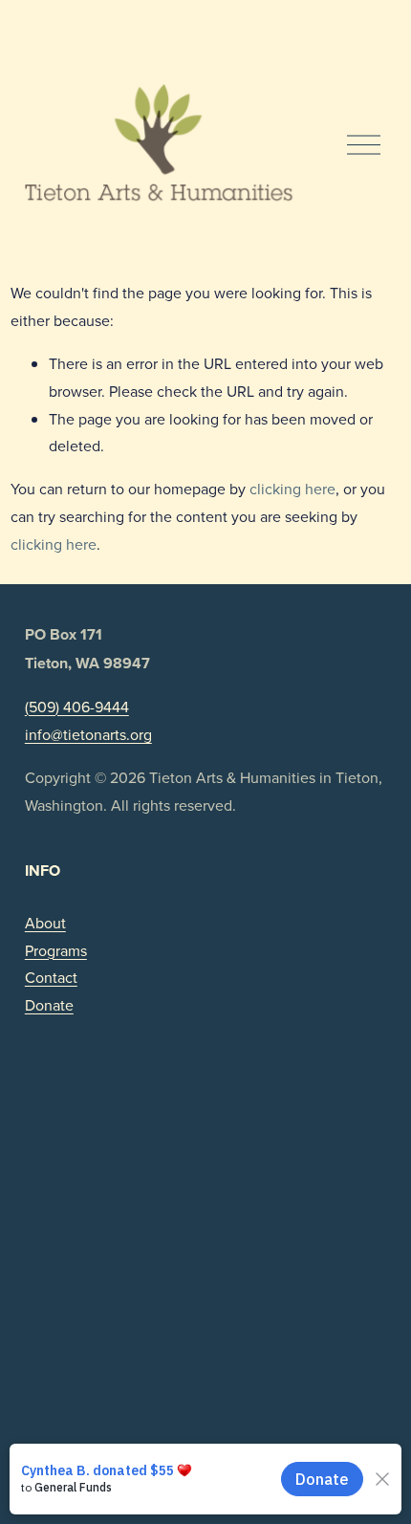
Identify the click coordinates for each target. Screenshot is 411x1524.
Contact (51, 977)
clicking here (292, 488)
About (45, 922)
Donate (49, 1004)
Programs (56, 950)
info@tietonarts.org (88, 734)
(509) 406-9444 (77, 706)
